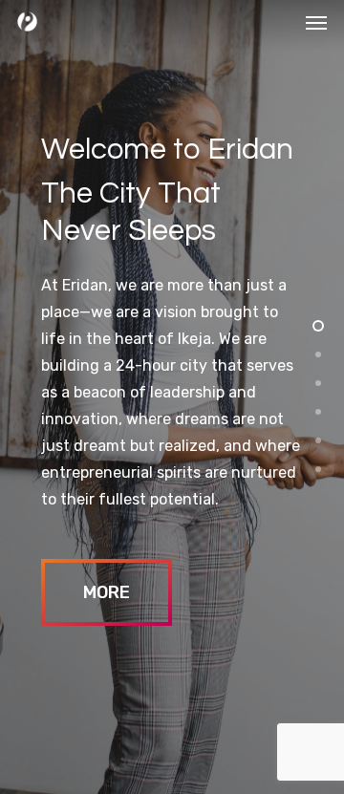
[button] (316, 22)
